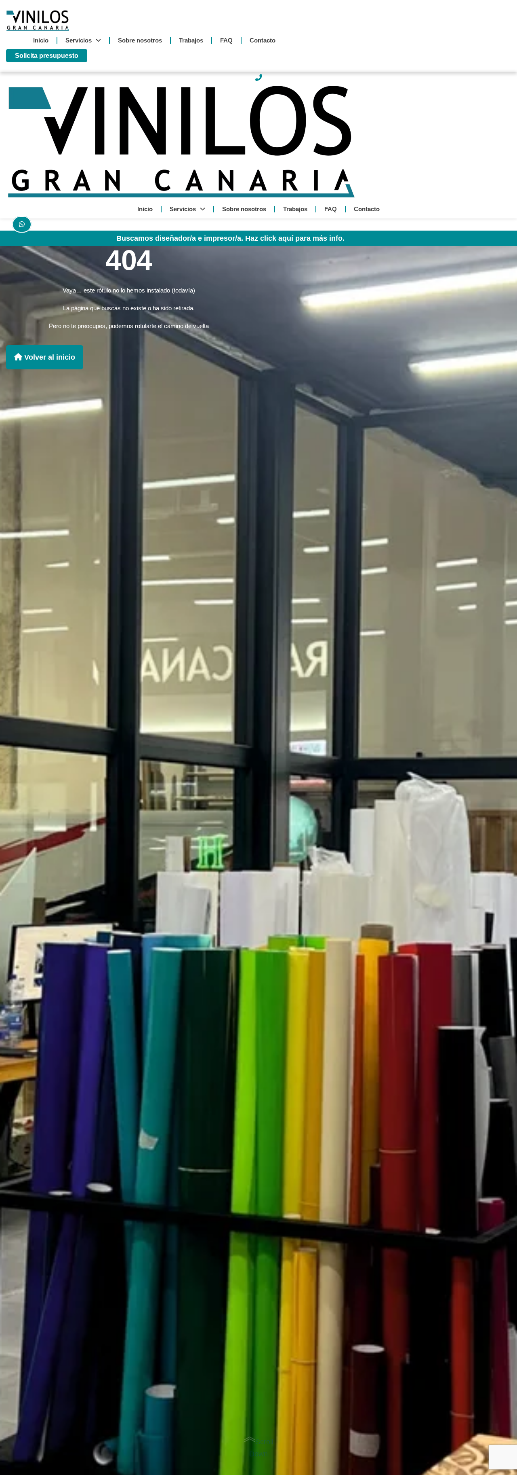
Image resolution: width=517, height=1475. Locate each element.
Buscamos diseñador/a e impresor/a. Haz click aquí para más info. (230, 238)
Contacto (262, 40)
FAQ (226, 40)
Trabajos (191, 40)
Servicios (78, 40)
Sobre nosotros (140, 40)
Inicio (40, 40)
